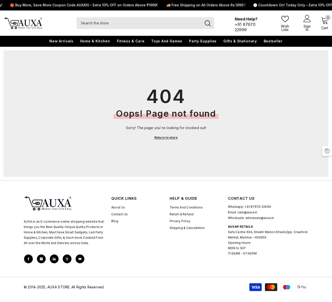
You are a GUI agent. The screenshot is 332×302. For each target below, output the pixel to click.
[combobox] (139, 23)
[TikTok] (54, 259)
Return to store (166, 137)
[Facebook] (28, 259)
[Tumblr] (67, 259)
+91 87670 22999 (258, 206)
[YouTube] (80, 259)
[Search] (145, 23)
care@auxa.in (247, 212)
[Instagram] (41, 259)
